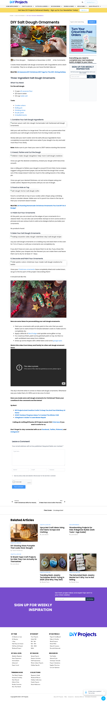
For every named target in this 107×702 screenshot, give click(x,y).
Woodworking (74, 524)
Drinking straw (20, 110)
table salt (24, 96)
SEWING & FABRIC (69, 6)
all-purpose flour (26, 91)
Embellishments (21, 115)
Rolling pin (18, 108)
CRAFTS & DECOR (27, 6)
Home (11, 15)
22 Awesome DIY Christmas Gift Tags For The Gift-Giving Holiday (41, 72)
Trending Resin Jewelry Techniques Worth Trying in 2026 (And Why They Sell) (52, 577)
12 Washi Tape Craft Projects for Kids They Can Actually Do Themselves (24, 559)
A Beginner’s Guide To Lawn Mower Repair (30, 417)
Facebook (45, 429)
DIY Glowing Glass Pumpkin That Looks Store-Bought (23, 546)
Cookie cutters (20, 105)
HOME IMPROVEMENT (12, 6)
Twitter (52, 429)
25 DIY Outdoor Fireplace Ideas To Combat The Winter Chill (37, 415)
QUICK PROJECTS (94, 6)
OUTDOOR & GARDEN (41, 6)
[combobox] (78, 22)
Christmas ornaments (26, 269)
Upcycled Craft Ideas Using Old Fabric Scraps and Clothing (52, 529)
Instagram (15, 432)
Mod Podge (32, 333)
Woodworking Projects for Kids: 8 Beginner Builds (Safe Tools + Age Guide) (82, 529)
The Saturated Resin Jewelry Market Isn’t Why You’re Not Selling (81, 577)
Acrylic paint (19, 113)
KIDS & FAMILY (81, 6)
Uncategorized (20, 15)
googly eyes (57, 341)
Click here (56, 422)
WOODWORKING (55, 6)
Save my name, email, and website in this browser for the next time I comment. (35, 476)
